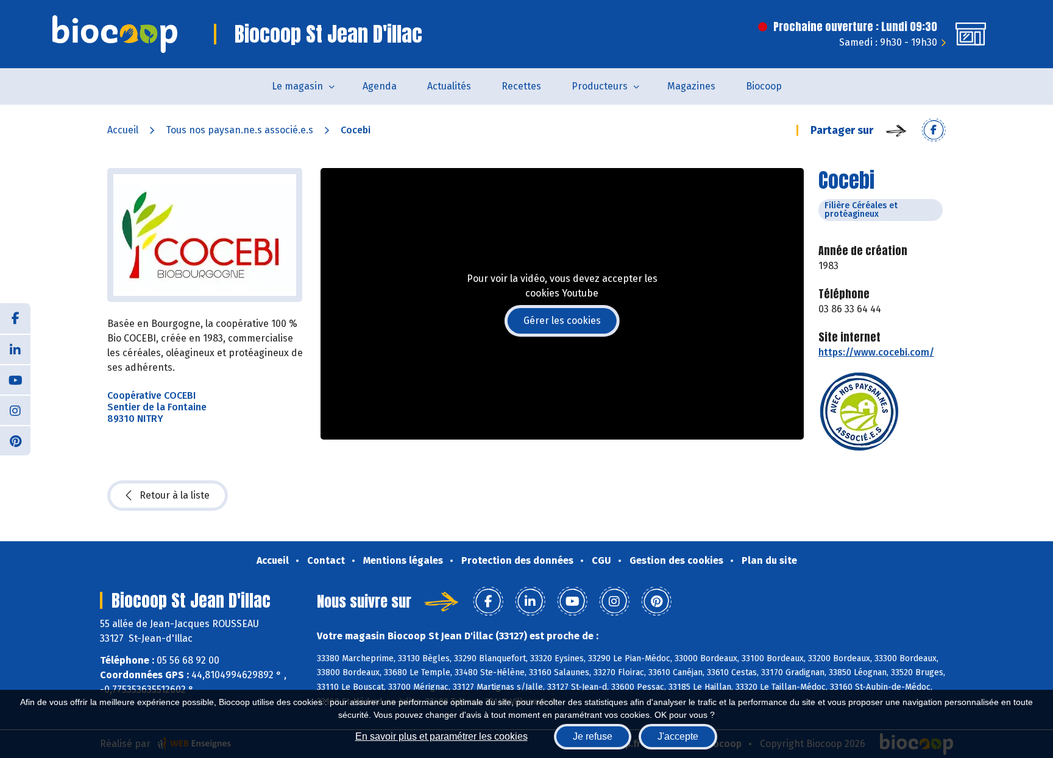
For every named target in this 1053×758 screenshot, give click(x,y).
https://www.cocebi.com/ (876, 352)
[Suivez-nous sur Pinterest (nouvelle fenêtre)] (15, 440)
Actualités (449, 86)
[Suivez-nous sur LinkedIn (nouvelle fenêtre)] (15, 349)
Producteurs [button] (600, 86)
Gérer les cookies (562, 320)
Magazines (691, 86)
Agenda (380, 86)
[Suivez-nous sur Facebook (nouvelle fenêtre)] (15, 318)
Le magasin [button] (297, 86)
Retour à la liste (175, 495)
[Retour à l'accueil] (114, 34)
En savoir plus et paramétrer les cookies (441, 736)
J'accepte (678, 736)
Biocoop (764, 86)
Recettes (521, 86)
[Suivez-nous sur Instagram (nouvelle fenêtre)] (15, 410)
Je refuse (592, 736)
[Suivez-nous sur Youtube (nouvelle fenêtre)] (15, 379)
